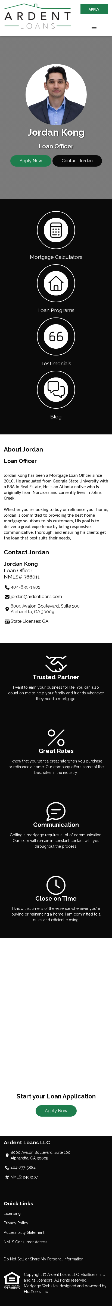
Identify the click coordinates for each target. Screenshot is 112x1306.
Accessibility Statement (24, 1232)
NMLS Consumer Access (26, 1242)
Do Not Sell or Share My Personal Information (43, 1259)
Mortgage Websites (42, 1286)
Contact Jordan (77, 160)
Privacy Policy (16, 1223)
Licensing (12, 1213)
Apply (94, 9)
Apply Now (31, 160)
